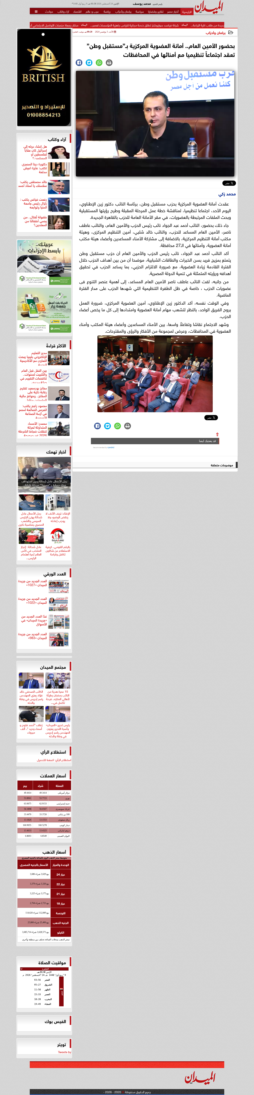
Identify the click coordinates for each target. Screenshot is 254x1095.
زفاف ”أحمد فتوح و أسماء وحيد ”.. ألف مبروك (31, 728)
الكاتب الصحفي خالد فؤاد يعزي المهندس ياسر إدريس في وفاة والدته (31, 696)
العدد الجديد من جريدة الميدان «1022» (32, 600)
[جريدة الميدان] (44, 78)
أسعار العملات (53, 775)
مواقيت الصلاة (52, 962)
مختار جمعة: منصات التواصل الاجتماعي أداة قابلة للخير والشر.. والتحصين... (75, 25)
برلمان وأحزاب (216, 32)
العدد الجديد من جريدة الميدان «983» (32, 635)
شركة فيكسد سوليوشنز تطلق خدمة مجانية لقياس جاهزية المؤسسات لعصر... (174, 25)
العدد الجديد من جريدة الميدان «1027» (32, 582)
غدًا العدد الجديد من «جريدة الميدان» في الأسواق (34, 620)
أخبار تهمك (56, 451)
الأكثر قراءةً (56, 345)
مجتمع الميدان (53, 666)
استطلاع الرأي (53, 751)
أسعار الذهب (54, 851)
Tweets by (64, 1051)
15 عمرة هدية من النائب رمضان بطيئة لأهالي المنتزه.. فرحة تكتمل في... (58, 696)
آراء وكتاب (57, 138)
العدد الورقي (55, 573)
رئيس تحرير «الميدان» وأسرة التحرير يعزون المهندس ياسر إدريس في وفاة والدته (58, 730)
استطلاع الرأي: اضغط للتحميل (54, 759)
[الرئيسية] (187, 11)
